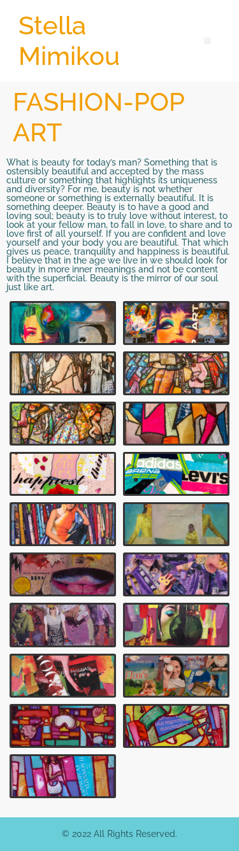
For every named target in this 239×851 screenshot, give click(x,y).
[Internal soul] (63, 524)
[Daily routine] (63, 776)
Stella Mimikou (69, 40)
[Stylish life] (63, 373)
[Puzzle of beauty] (63, 574)
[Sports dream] (176, 474)
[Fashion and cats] (63, 676)
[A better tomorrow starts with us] (176, 676)
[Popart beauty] (176, 323)
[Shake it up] (63, 474)
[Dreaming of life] (176, 524)
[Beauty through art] (63, 323)
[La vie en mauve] (176, 574)
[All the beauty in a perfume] (176, 625)
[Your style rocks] (63, 625)
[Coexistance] (176, 726)
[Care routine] (63, 726)
